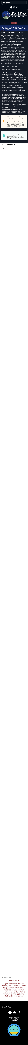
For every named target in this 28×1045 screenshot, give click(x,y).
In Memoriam (4, 1007)
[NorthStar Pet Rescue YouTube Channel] (14, 7)
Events (20, 1006)
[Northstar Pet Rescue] (14, 14)
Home (3, 1006)
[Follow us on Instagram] (17, 7)
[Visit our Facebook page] (11, 7)
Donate (10, 1007)
